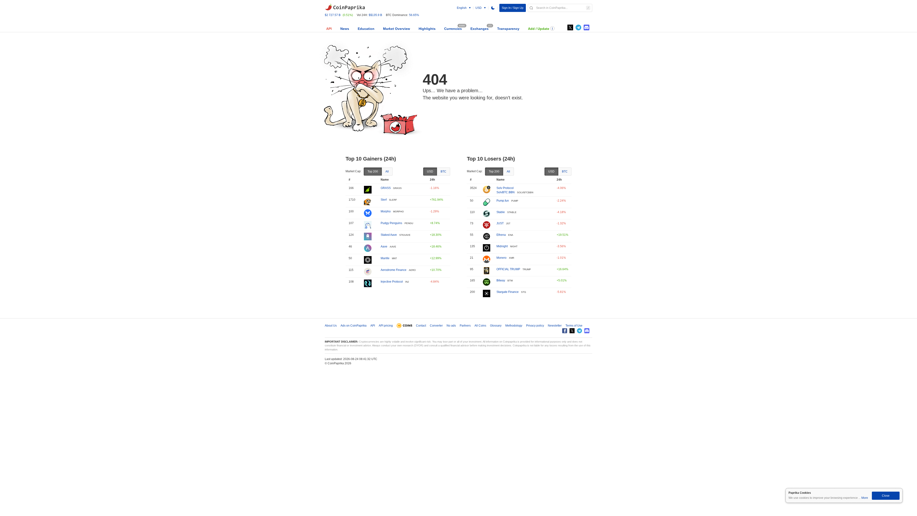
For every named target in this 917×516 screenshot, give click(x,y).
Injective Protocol (392, 281)
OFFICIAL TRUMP (508, 269)
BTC (443, 171)
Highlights (427, 29)
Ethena (501, 234)
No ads (451, 325)
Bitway (500, 280)
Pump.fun (502, 200)
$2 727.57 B (333, 15)
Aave (384, 246)
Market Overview (396, 29)
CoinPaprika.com (345, 7)
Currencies (453, 29)
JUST (500, 223)
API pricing (386, 325)
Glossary (495, 325)
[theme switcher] (493, 8)
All (387, 171)
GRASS (386, 188)
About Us (331, 325)
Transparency (508, 29)
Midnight (502, 246)
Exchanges (479, 29)
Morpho (386, 211)
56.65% (414, 15)
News (344, 29)
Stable (500, 212)
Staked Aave (389, 234)
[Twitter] (570, 27)
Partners (465, 325)
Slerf (384, 199)
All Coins (480, 325)
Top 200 (373, 171)
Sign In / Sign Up (512, 8)
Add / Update (538, 29)
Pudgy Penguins (391, 223)
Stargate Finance (507, 292)
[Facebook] (564, 330)
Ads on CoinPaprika (354, 325)
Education (366, 29)
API (329, 29)
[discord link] (586, 27)
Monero (501, 257)
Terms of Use (573, 325)
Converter (436, 325)
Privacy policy (535, 325)
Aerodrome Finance (393, 270)
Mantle (385, 258)
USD (430, 171)
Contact (421, 325)
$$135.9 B (375, 15)
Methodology (513, 325)
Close (886, 495)
